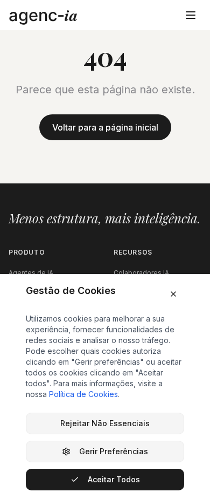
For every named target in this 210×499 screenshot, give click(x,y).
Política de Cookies (83, 394)
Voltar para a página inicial (105, 127)
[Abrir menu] (190, 15)
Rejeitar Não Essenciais (105, 423)
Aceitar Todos (114, 479)
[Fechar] (173, 294)
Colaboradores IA (141, 273)
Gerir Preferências (113, 451)
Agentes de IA (31, 273)
